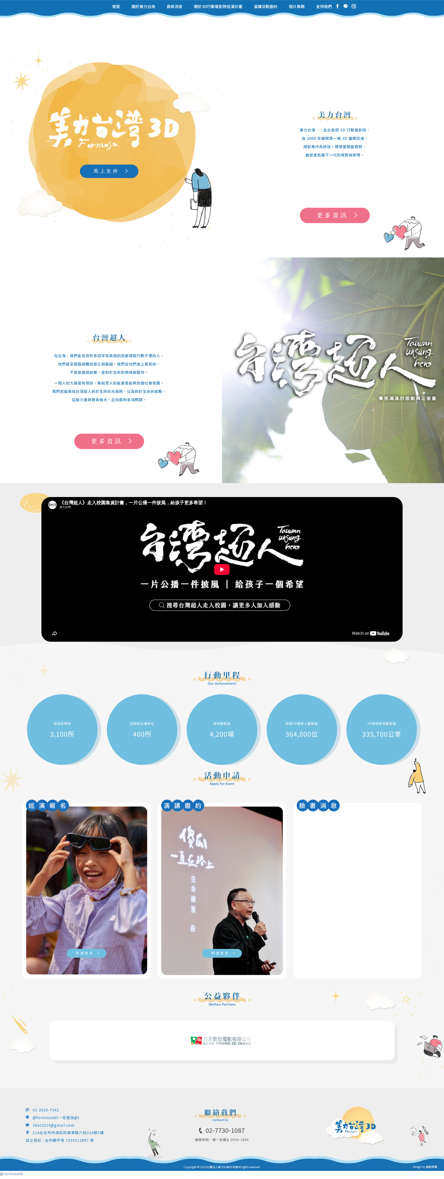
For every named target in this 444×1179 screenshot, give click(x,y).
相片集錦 (297, 6)
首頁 (116, 6)
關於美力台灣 (143, 6)
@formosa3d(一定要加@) (56, 1117)
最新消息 (174, 6)
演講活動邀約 (265, 6)
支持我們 (324, 6)
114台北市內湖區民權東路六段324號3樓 (68, 1132)
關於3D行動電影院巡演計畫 (218, 6)
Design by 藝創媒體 (425, 1167)
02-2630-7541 (46, 1110)
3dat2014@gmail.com (54, 1125)
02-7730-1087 (225, 1130)
